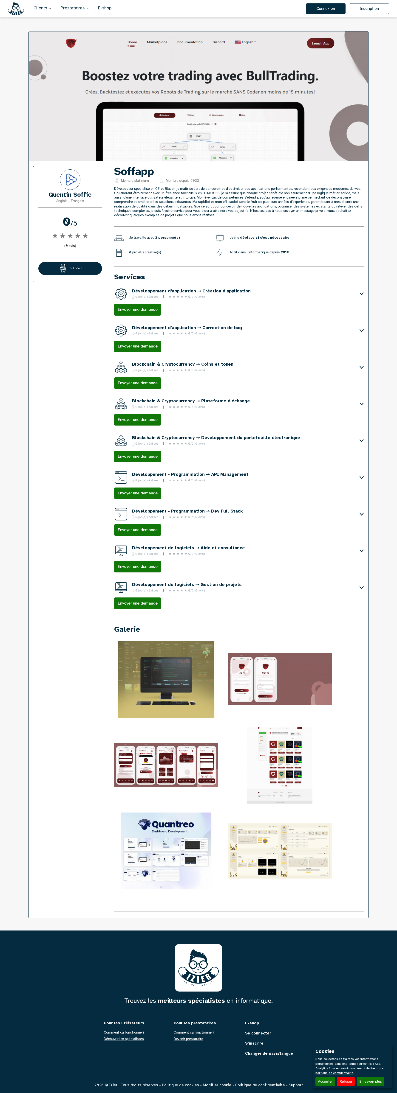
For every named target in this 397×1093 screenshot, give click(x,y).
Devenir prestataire (188, 1039)
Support (296, 1085)
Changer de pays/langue (269, 1053)
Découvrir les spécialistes (124, 1039)
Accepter (325, 1081)
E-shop (104, 8)
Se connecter (258, 1033)
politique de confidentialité (334, 1073)
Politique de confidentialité (260, 1085)
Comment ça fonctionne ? (124, 1032)
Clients (41, 8)
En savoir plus (370, 1081)
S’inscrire (254, 1043)
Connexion (325, 8)
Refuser (346, 1081)
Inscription (369, 8)
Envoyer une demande (138, 309)
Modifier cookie (217, 1085)
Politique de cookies (180, 1085)
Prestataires (73, 8)
